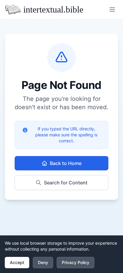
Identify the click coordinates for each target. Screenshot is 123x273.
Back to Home (66, 163)
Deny (43, 262)
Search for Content (65, 183)
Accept (17, 262)
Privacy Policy (75, 262)
